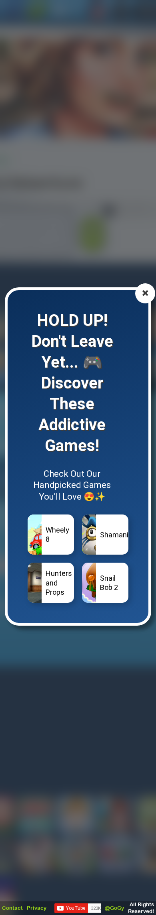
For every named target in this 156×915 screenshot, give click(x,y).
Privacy (36, 908)
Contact (12, 908)
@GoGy (114, 908)
